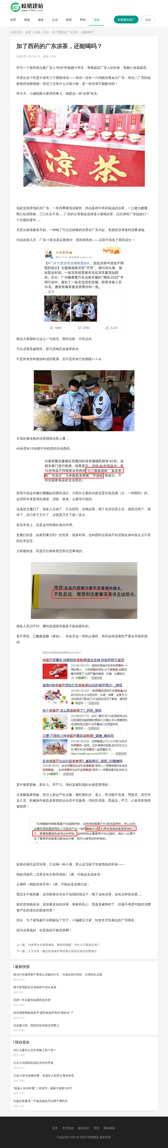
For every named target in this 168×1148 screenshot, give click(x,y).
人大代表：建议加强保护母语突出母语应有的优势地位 (62, 951)
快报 (97, 19)
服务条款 (83, 1128)
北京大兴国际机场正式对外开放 (33, 1063)
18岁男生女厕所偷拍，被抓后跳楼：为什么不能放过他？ (64, 944)
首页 (13, 19)
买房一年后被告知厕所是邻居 (32, 1000)
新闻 (69, 19)
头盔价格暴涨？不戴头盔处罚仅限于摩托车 (40, 1101)
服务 (41, 19)
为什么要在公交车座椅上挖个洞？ (34, 1050)
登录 (148, 20)
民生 (46, 32)
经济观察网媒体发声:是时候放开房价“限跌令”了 (43, 1012)
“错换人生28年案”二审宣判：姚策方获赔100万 (42, 1088)
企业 (55, 19)
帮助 (83, 19)
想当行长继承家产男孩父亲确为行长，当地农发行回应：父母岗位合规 (57, 974)
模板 (27, 19)
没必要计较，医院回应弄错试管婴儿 (36, 1025)
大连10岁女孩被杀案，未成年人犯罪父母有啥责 (43, 1075)
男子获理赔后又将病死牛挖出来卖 (34, 987)
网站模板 (109, 1128)
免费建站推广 (126, 19)
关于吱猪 (68, 1128)
